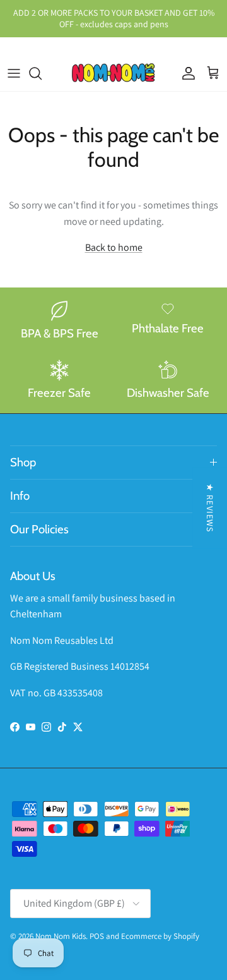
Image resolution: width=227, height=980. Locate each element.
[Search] (41, 73)
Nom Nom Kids (60, 936)
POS (97, 936)
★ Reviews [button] (210, 507)
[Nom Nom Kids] (113, 73)
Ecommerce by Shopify (160, 936)
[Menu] (14, 73)
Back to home (114, 247)
